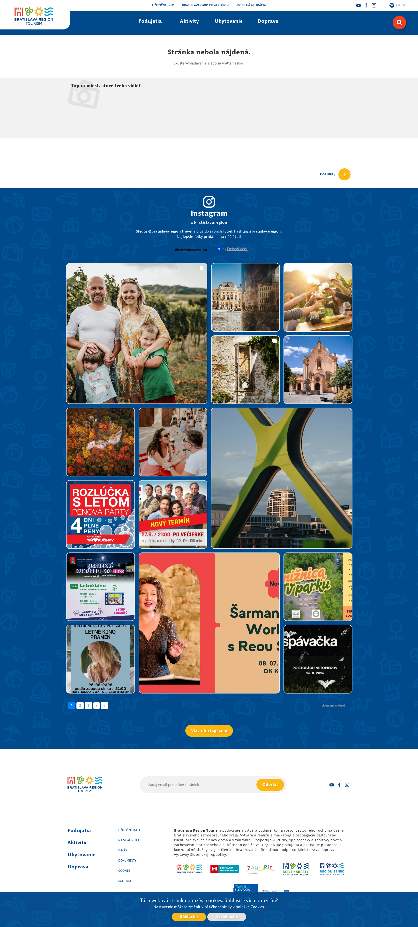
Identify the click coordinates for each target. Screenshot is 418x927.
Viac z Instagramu (209, 731)
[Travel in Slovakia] (245, 890)
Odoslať (270, 785)
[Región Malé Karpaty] (296, 869)
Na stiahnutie (129, 840)
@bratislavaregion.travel (170, 231)
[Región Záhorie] (261, 869)
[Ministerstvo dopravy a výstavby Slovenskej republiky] (276, 890)
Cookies (124, 871)
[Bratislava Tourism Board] (225, 869)
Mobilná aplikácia (251, 5)
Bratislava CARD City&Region (205, 5)
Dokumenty (127, 860)
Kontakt (124, 881)
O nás (122, 850)
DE (403, 5)
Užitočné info (163, 5)
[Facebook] (366, 5)
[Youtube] (358, 5)
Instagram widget (332, 705)
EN (398, 5)
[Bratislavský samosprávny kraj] (189, 869)
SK (392, 5)
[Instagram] (374, 5)
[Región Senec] (332, 869)
